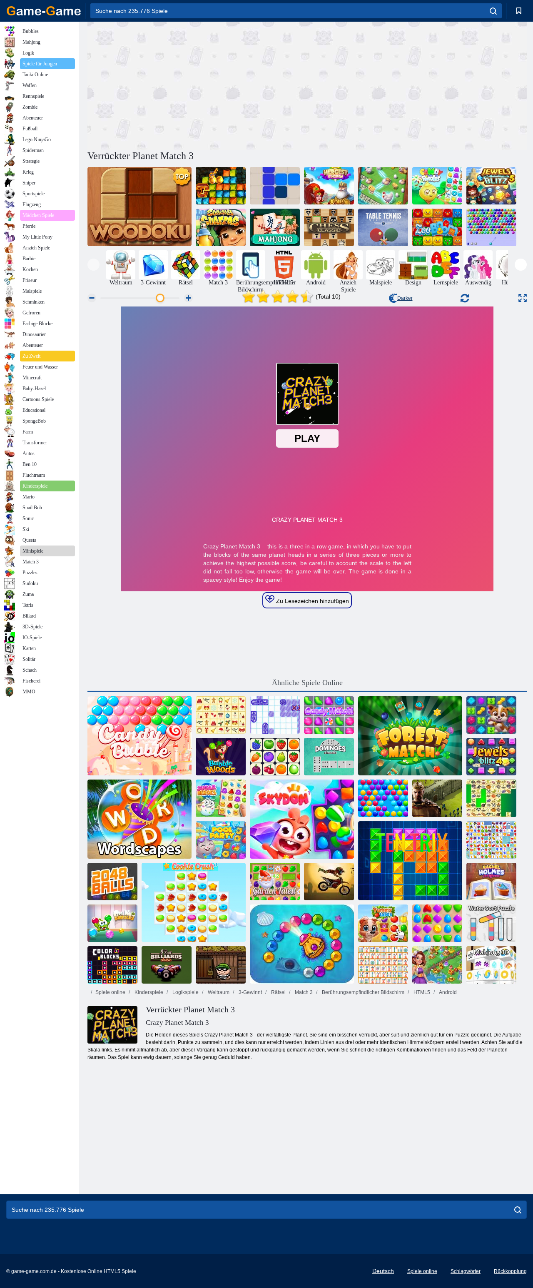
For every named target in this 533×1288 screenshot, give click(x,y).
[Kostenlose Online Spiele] (43, 10)
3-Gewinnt (249, 992)
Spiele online (110, 992)
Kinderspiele (148, 992)
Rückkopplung (510, 1271)
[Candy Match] (329, 715)
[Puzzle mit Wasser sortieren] (491, 923)
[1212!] (275, 185)
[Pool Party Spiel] (221, 840)
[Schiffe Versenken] (275, 715)
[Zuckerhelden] (221, 798)
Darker (405, 298)
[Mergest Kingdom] (329, 185)
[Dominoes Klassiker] (329, 756)
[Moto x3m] (329, 881)
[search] (493, 11)
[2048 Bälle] (112, 881)
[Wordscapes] (139, 819)
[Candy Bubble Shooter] (139, 735)
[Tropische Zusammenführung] (383, 185)
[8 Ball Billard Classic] (167, 965)
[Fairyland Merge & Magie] (437, 965)
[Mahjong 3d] (491, 965)
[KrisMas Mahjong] (221, 715)
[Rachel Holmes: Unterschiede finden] (491, 881)
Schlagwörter (466, 1271)
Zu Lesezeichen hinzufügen (311, 601)
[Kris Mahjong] (491, 798)
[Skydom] (302, 819)
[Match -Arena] (437, 923)
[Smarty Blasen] (383, 798)
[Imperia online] (437, 798)
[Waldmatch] (410, 735)
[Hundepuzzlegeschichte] (491, 715)
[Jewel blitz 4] (491, 756)
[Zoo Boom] (437, 227)
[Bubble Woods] (221, 756)
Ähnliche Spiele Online (307, 682)
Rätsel (278, 992)
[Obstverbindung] (491, 840)
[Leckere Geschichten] (383, 923)
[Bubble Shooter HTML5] (491, 227)
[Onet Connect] (275, 756)
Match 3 (303, 992)
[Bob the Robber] (221, 965)
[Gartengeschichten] (275, 881)
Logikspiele (185, 992)
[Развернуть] (522, 298)
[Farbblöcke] (112, 965)
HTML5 (421, 992)
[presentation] (93, 265)
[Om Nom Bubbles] (112, 923)
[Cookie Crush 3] (194, 902)
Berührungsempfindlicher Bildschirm (362, 992)
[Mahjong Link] (383, 965)
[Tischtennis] (383, 227)
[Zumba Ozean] (302, 944)
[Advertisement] (197, 84)
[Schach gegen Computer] (329, 227)
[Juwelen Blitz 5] (491, 185)
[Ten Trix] (410, 860)
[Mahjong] (275, 227)
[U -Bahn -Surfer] (221, 227)
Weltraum (218, 992)
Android (447, 992)
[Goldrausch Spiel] (221, 185)
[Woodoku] (139, 206)
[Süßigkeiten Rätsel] (437, 185)
